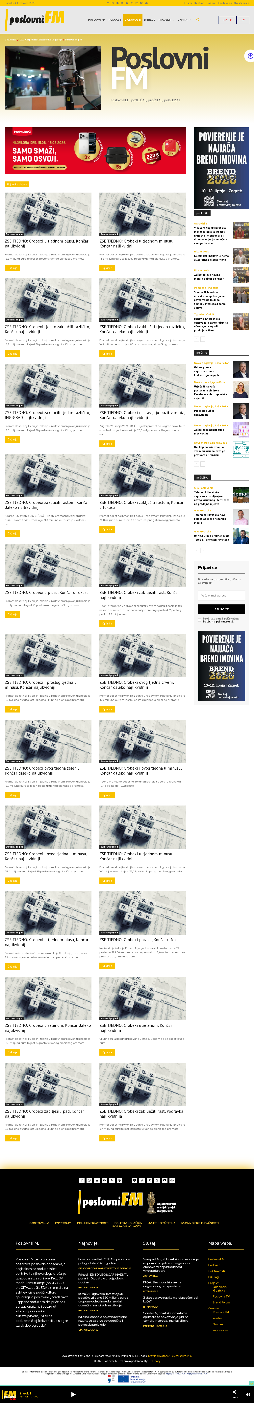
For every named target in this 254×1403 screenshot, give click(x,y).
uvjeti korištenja (182, 1356)
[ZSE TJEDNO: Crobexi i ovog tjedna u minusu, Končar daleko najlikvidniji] (142, 741)
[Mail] (104, 1180)
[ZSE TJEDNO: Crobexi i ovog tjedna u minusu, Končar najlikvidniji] (48, 827)
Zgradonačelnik (204, 314)
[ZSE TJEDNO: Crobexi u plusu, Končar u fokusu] (48, 565)
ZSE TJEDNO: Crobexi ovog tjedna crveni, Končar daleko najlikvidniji (136, 685)
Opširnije (12, 268)
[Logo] (127, 1202)
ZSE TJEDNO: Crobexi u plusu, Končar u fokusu (47, 592)
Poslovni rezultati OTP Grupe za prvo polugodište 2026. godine (104, 1261)
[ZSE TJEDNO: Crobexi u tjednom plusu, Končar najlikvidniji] (48, 214)
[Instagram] (112, 3)
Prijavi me (222, 609)
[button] (198, 19)
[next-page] (202, 339)
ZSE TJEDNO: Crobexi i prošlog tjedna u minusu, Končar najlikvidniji (41, 685)
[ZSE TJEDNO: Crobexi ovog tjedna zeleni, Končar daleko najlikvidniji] (48, 741)
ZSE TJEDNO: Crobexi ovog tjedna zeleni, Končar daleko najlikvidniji (42, 770)
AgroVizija (200, 223)
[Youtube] (141, 3)
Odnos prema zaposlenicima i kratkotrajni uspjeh (206, 371)
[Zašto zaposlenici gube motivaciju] (241, 430)
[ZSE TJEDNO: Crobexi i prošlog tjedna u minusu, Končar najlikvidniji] (48, 655)
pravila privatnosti (159, 1356)
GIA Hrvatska (202, 510)
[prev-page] (196, 339)
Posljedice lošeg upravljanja (204, 412)
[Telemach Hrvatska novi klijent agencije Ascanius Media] (241, 517)
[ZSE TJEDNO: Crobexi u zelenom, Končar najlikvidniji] (142, 998)
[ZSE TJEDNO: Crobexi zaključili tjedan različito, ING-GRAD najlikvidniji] (48, 386)
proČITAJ (201, 352)
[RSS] (122, 3)
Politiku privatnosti (218, 621)
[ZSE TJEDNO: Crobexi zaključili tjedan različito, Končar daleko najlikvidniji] (142, 300)
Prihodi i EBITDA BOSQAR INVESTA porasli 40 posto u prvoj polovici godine (103, 1278)
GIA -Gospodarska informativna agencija (40, 39)
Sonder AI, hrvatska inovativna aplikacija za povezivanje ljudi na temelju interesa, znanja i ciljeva (210, 299)
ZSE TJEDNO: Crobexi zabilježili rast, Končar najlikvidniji (139, 595)
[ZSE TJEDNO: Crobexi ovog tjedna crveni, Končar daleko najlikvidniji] (142, 655)
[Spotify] (127, 3)
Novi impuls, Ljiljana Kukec (210, 382)
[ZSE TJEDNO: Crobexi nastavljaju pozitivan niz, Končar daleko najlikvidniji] (142, 386)
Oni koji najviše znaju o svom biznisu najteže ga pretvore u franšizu (209, 450)
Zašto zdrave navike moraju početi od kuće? (170, 1299)
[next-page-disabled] (202, 550)
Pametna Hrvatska (206, 288)
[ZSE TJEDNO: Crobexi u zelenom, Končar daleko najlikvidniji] (48, 998)
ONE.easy (154, 1361)
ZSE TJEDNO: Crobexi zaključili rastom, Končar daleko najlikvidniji (47, 505)
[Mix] (146, 3)
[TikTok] (131, 3)
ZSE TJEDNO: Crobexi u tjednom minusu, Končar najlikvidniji (136, 243)
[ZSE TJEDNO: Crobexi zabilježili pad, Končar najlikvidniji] (48, 1084)
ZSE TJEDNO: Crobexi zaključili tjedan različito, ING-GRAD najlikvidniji (47, 415)
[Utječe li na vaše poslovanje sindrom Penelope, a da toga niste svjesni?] (241, 389)
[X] (149, 1180)
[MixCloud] (172, 1180)
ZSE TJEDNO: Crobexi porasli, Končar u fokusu (141, 939)
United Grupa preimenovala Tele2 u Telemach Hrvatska (211, 538)
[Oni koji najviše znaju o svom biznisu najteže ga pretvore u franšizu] (241, 449)
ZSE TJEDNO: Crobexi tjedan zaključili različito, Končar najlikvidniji (47, 329)
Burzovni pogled (14, 234)
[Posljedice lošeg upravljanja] (241, 411)
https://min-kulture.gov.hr (197, 1374)
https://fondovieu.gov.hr (176, 1374)
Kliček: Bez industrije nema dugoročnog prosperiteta (211, 258)
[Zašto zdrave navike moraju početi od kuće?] (241, 275)
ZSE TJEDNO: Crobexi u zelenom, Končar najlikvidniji (135, 1028)
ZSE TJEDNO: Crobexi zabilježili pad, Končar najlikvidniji (44, 1114)
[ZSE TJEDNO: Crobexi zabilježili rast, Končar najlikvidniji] (142, 565)
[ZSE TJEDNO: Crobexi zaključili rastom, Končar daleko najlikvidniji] (48, 476)
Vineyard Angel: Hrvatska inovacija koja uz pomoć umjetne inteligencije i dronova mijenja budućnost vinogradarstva (211, 235)
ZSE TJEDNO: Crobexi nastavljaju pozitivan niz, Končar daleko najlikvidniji (142, 415)
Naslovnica (10, 39)
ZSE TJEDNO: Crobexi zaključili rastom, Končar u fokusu (141, 505)
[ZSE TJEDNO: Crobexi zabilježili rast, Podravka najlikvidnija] (142, 1084)
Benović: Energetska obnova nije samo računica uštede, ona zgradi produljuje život (211, 324)
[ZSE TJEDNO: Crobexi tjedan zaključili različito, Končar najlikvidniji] (48, 300)
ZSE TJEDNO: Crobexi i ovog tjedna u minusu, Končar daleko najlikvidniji (140, 770)
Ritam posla (202, 251)
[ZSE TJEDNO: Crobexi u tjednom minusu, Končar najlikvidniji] (142, 214)
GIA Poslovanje (204, 488)
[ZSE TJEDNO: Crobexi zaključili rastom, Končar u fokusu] (142, 476)
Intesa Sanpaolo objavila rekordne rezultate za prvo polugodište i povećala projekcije (102, 1320)
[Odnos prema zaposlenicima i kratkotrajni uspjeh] (241, 369)
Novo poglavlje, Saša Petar (211, 363)
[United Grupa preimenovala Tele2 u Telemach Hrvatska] (241, 536)
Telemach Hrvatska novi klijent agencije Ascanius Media (210, 518)
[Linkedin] (117, 3)
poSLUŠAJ (202, 213)
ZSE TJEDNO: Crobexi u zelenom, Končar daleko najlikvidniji (48, 1028)
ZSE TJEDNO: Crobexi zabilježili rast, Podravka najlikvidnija (141, 1114)
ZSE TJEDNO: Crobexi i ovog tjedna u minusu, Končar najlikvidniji (46, 856)
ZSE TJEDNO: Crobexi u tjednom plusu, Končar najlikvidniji (47, 243)
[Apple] (119, 1180)
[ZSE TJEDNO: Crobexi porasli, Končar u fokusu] (142, 913)
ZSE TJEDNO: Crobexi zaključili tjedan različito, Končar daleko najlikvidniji (142, 329)
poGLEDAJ (202, 477)
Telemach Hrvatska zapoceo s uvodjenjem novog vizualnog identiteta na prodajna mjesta (211, 498)
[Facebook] (108, 3)
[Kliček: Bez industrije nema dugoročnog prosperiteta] (241, 256)
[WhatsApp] (136, 3)
